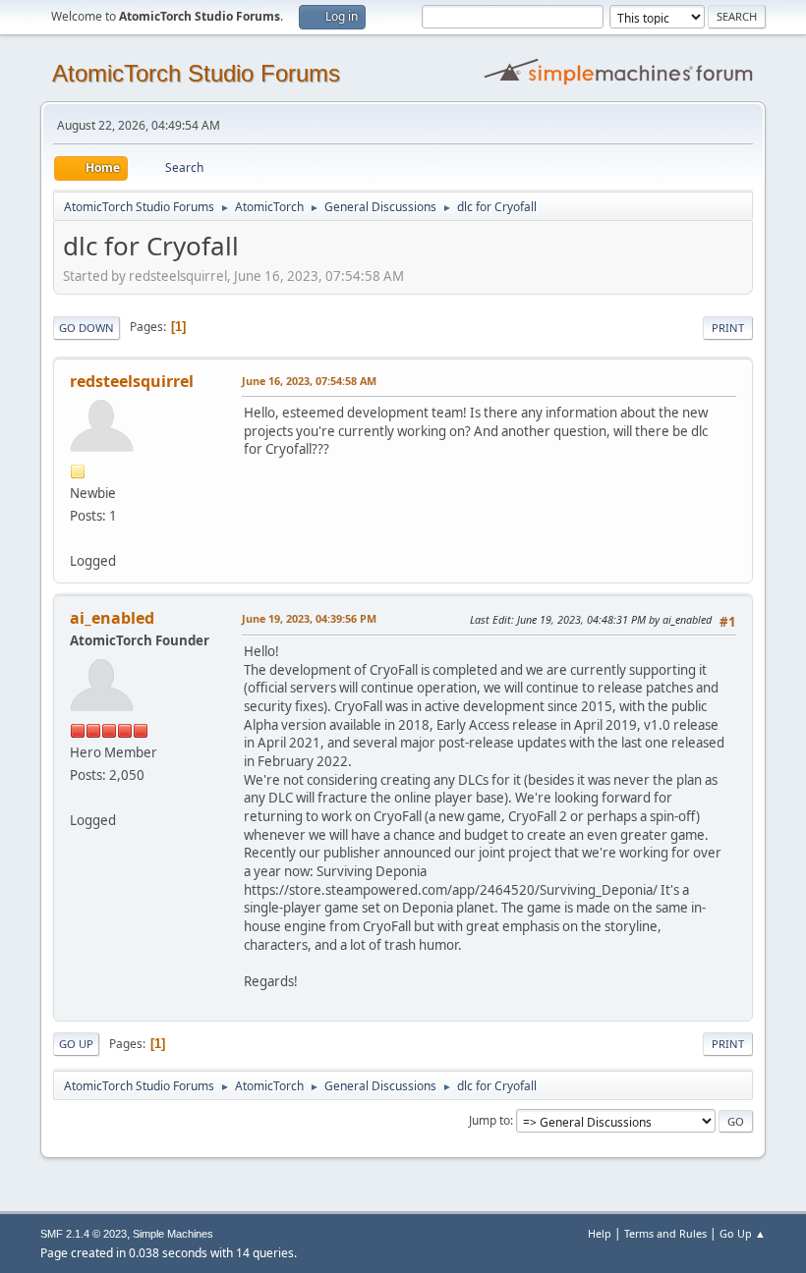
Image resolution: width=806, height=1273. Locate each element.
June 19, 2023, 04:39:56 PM (309, 618)
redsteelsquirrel (132, 381)
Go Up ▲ (743, 1233)
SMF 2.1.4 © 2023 (83, 1234)
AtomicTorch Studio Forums (196, 73)
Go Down (86, 327)
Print (728, 327)
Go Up (76, 1043)
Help (599, 1233)
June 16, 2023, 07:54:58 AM (309, 380)
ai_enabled (112, 618)
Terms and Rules (665, 1233)
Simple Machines (173, 1234)
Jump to (489, 1120)
